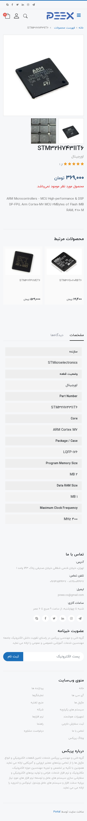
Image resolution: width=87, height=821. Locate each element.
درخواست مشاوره (34, 731)
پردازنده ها (38, 688)
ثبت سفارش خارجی (73, 724)
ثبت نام (13, 656)
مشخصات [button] (77, 335)
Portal (56, 812)
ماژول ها (79, 703)
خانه (81, 688)
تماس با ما (78, 731)
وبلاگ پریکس (76, 738)
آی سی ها (78, 695)
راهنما (40, 724)
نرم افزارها (38, 717)
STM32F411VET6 (29, 280)
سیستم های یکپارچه (72, 710)
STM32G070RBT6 (70, 280)
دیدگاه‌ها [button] (56, 335)
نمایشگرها (38, 695)
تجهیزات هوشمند (74, 717)
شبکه (40, 710)
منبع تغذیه (37, 703)
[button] (25, 15)
